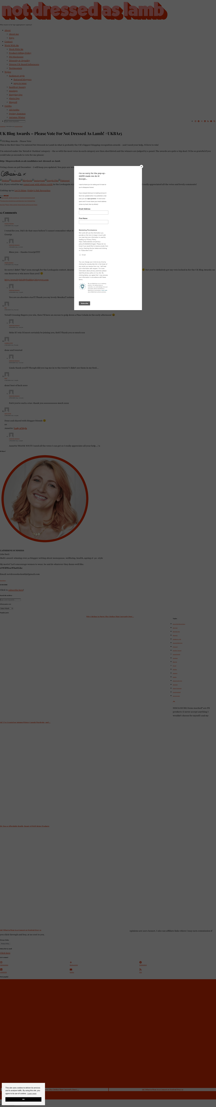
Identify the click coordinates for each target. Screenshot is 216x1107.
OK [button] (23, 1099)
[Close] (141, 166)
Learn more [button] (31, 1093)
